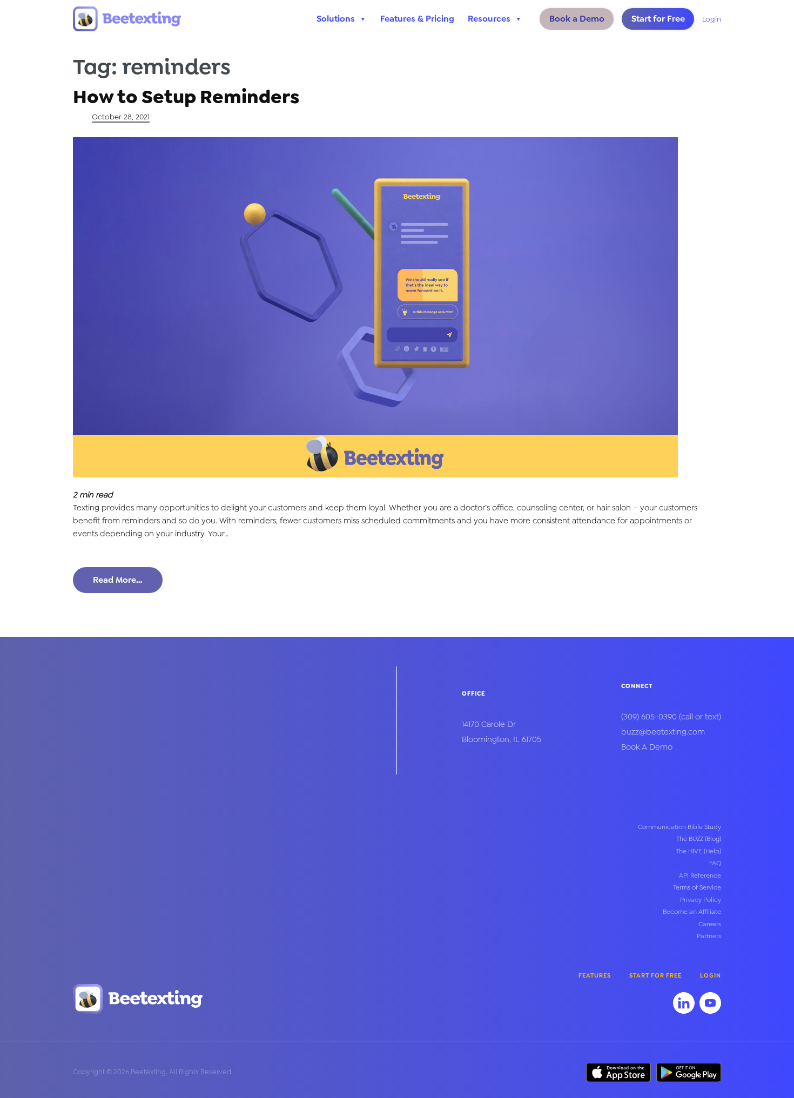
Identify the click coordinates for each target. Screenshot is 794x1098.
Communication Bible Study (679, 827)
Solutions (336, 18)
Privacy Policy (700, 899)
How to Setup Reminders (186, 96)
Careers (709, 924)
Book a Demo (576, 18)
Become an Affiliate (692, 911)
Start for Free (658, 18)
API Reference (700, 875)
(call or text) (671, 716)
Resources (489, 18)
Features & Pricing (417, 18)
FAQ (715, 863)
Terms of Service (697, 887)
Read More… (118, 579)
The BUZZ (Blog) (698, 838)
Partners (709, 936)
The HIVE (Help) (698, 851)
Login (711, 19)
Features (594, 976)
